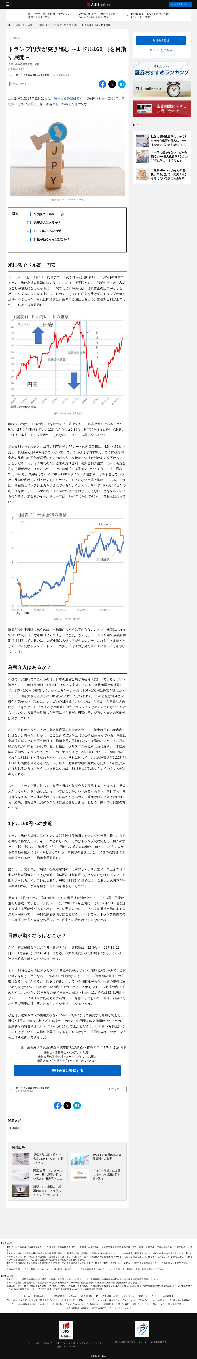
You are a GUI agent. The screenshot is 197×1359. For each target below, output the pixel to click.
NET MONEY (99, 1308)
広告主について (86, 1300)
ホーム (26, 1296)
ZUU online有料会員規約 (24, 1304)
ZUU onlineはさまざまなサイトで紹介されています (32, 1300)
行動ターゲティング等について (148, 1304)
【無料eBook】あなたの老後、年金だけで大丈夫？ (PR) (150, 15)
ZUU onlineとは (42, 1296)
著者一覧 (143, 1296)
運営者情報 (59, 1296)
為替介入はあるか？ (47, 222)
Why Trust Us (146, 1300)
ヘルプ (127, 1308)
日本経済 (15, 38)
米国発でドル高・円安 (49, 214)
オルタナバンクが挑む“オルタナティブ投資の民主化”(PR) (49, 15)
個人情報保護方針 (177, 1304)
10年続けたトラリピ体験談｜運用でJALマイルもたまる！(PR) (98, 15)
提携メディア (68, 1300)
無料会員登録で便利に (180, 4)
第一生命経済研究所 (68, 98)
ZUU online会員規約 (180, 1300)
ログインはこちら (161, 50)
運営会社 (72, 1296)
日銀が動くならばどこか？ (52, 239)
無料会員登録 (161, 40)
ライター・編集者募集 (162, 1296)
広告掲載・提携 (110, 1296)
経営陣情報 (86, 1296)
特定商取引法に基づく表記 (116, 1304)
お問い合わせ (128, 1296)
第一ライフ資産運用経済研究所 (32, 75)
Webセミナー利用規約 (51, 1304)
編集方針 (162, 1300)
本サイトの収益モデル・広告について (117, 1300)
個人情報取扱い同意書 (77, 1308)
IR (97, 1296)
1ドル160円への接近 (47, 230)
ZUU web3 (114, 1308)
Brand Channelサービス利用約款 (82, 1304)
